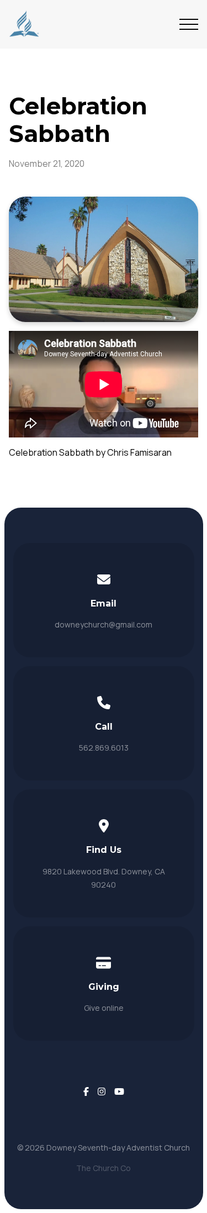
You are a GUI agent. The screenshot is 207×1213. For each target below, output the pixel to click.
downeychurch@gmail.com (103, 624)
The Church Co (103, 1168)
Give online (104, 1008)
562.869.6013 (104, 747)
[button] (188, 24)
